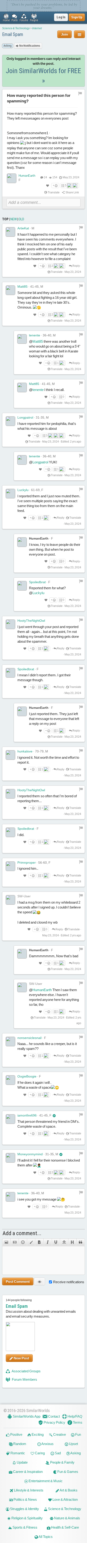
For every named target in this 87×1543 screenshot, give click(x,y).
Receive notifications (68, 1282)
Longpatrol (25, 417)
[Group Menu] (79, 34)
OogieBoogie (26, 1076)
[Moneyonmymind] (10, 1157)
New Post (21, 1358)
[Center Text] (64, 1242)
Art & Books (68, 1490)
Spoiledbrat (37, 582)
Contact (53, 1416)
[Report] (81, 227)
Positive (16, 1434)
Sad (57, 1453)
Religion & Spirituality (27, 1518)
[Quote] (80, 1242)
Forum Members (24, 1379)
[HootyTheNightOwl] (10, 624)
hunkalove (24, 751)
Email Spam (12, 34)
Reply (76, 265)
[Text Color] (31, 1242)
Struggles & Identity (24, 1509)
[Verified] (54, 1115)
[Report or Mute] (80, 93)
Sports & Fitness (24, 1527)
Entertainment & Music (45, 1481)
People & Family (61, 1462)
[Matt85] (10, 290)
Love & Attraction (65, 1499)
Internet (37, 28)
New (13, 219)
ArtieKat (23, 228)
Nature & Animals (66, 1518)
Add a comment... (22, 1233)
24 (45, 177)
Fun (77, 1434)
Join (64, 34)
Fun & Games (67, 1472)
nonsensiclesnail (29, 1038)
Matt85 (22, 286)
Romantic (17, 1453)
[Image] (6, 1242)
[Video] (14, 1242)
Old (21, 219)
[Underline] (56, 1242)
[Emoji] (23, 1242)
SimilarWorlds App (26, 1416)
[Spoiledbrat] (22, 585)
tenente (34, 335)
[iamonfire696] (10, 1119)
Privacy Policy (54, 1422)
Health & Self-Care (64, 1527)
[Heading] (72, 1242)
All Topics (45, 1537)
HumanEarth (27, 175)
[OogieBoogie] (10, 1080)
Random (19, 1444)
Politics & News (25, 1499)
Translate (53, 192)
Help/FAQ (74, 1416)
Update (22, 1462)
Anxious (47, 1444)
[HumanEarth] (11, 178)
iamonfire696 (27, 1115)
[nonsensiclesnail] (10, 1041)
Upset (73, 1444)
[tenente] (22, 339)
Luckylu (23, 490)
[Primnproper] (10, 866)
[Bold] (39, 1242)
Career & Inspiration (27, 1472)
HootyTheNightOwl (31, 620)
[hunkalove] (10, 755)
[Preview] (39, 1281)
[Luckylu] (10, 493)
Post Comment (18, 1281)
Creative (59, 1434)
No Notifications (29, 45)
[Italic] (47, 1242)
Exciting (37, 1434)
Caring (39, 1453)
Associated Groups (26, 1371)
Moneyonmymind (30, 1154)
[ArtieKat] (10, 232)
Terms (77, 1422)
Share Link (72, 192)
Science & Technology (16, 28)
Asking (75, 1453)
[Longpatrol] (10, 421)
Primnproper (26, 862)
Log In (61, 17)
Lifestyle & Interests (28, 1490)
